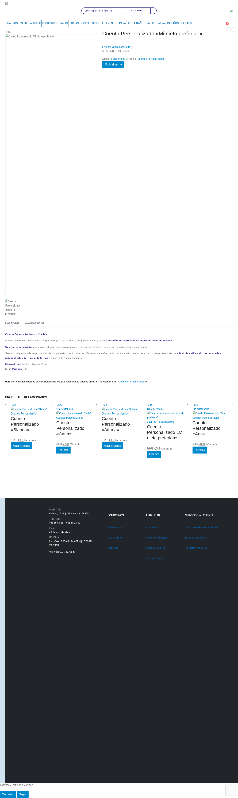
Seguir (22, 794)
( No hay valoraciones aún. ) (117, 47)
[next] (233, 29)
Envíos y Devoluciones (196, 537)
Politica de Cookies (155, 548)
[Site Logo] (17, 11)
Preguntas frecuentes (196, 548)
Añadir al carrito (113, 64)
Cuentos (186, 23)
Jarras (74, 23)
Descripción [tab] (12, 322)
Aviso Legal (151, 527)
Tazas (63, 23)
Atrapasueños (168, 23)
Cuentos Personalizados (132, 381)
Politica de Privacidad (156, 537)
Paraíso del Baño (131, 23)
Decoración (50, 23)
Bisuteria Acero (30, 23)
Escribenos (113, 548)
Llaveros (150, 23)
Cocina (84, 23)
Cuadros (12, 23)
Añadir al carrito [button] (21, 445)
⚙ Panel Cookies (154, 558)
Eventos (112, 23)
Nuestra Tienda (115, 537)
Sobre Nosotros (115, 527)
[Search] (153, 11)
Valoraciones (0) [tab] (34, 322)
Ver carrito (8, 794)
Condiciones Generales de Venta (201, 527)
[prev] (228, 29)
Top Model (97, 23)
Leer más (63, 450)
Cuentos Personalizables (151, 58)
